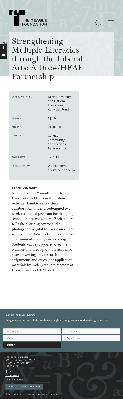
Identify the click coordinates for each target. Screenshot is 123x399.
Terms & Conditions (15, 379)
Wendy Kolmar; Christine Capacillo (61, 168)
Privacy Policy (12, 375)
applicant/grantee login (24, 386)
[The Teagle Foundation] (28, 18)
